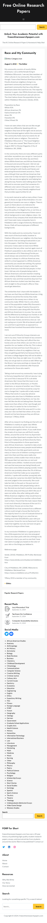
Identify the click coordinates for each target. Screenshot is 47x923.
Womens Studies (13, 808)
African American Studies (16, 641)
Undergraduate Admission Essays (19, 803)
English (9, 693)
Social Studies (12, 786)
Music (9, 756)
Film (8, 701)
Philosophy (11, 763)
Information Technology (16, 736)
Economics (11, 686)
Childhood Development (16, 663)
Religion (10, 776)
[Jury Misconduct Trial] (7, 609)
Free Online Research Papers (23, 8)
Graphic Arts (11, 726)
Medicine (10, 753)
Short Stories (12, 783)
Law (8, 741)
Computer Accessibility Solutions (25, 621)
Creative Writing (13, 673)
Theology (10, 800)
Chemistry (11, 661)
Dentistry (10, 683)
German (10, 718)
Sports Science (12, 793)
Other (9, 761)
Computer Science (13, 671)
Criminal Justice (13, 676)
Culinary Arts (12, 678)
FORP (9, 708)
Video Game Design (14, 805)
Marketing (11, 748)
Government (11, 721)
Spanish (10, 790)
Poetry (9, 768)
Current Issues (12, 681)
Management (12, 746)
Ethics (8, 583)
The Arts (10, 795)
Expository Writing (14, 698)
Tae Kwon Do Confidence (22, 614)
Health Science (12, 728)
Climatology (11, 666)
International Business (15, 738)
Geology (10, 716)
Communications (13, 668)
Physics (10, 766)
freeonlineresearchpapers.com (31, 916)
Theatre (10, 798)
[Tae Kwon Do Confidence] (7, 616)
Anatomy (10, 643)
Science (10, 781)
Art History (11, 648)
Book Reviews (12, 656)
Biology (10, 653)
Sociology (10, 788)
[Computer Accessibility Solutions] (7, 622)
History (10, 731)
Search (42, 27)
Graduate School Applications (18, 723)
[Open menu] (23, 19)
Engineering (11, 691)
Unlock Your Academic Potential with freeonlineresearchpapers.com (23, 35)
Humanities (11, 733)
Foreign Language (13, 706)
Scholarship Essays (14, 778)
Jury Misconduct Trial (20, 607)
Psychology (11, 773)
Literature (11, 743)
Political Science (13, 771)
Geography (11, 713)
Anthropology (12, 646)
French (9, 711)
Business (10, 658)
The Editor (23, 64)
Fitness (9, 703)
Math (9, 751)
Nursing (10, 758)
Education (10, 688)
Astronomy (11, 651)
